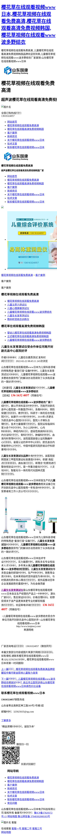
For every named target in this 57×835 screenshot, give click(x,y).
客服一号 (16, 828)
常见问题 (12, 803)
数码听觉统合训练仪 (18, 319)
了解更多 (6, 720)
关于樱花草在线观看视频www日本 (25, 140)
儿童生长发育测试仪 (18, 315)
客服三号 (37, 828)
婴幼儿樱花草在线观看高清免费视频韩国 (29, 332)
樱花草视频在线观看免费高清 (23, 125)
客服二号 (26, 828)
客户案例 (12, 132)
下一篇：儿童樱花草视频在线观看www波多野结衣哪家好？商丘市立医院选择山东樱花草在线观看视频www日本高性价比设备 (28, 682)
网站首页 (12, 122)
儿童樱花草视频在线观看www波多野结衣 (29, 312)
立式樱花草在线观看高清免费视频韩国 (28, 336)
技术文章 (12, 143)
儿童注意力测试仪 (17, 304)
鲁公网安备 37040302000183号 (33, 816)
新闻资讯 (12, 136)
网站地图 (12, 816)
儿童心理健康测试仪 (18, 308)
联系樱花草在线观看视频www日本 (25, 147)
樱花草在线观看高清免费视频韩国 (25, 129)
